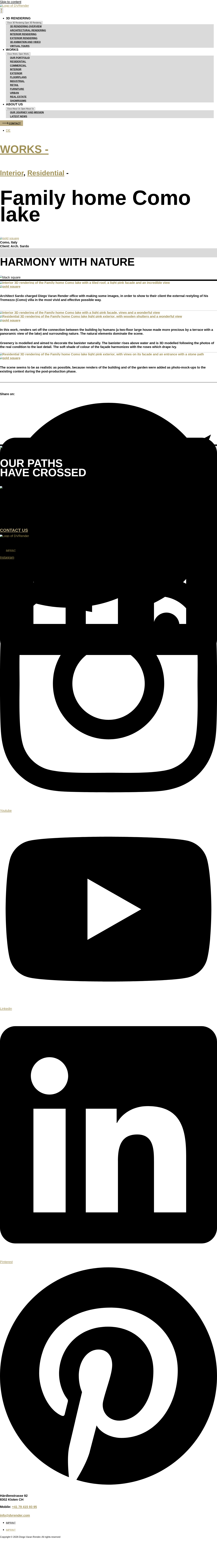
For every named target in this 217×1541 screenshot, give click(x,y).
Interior (11, 173)
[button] (9, 238)
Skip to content (10, 2)
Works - (24, 149)
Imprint (11, 543)
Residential (45, 173)
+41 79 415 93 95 (24, 1507)
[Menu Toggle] (1, 10)
